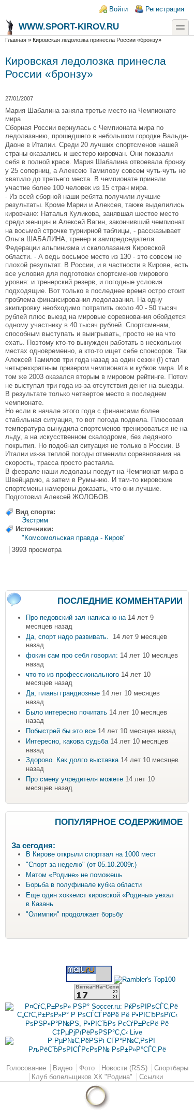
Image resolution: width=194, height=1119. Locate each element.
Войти (118, 9)
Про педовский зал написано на (76, 617)
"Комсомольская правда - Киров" (74, 538)
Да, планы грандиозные (63, 693)
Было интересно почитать (66, 712)
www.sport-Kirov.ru (69, 26)
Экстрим (35, 520)
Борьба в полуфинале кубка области (84, 885)
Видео (62, 1068)
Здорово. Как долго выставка (72, 760)
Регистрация (164, 9)
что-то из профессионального (72, 674)
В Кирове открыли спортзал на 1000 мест (91, 854)
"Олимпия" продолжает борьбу (74, 914)
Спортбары (171, 1068)
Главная (15, 40)
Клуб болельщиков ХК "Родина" (82, 1077)
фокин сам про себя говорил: (72, 655)
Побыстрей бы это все (61, 731)
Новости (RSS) (124, 1068)
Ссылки (151, 1077)
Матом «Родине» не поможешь (74, 875)
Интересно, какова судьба (67, 741)
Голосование (26, 1068)
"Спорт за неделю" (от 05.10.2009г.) (81, 864)
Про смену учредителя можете (74, 779)
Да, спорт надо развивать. (68, 637)
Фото (87, 1068)
